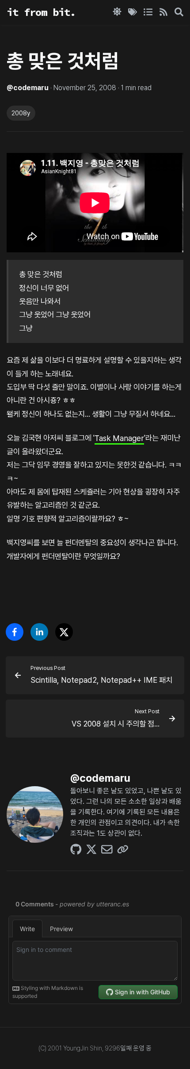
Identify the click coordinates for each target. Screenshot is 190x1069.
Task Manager (119, 437)
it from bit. (41, 12)
